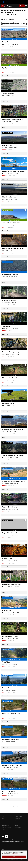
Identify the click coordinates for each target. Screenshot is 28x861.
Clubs (3, 823)
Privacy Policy (15, 853)
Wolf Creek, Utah (7, 19)
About (3, 816)
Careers (3, 849)
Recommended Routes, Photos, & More (14, 23)
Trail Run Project (17, 823)
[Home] (7, 5)
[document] (14, 855)
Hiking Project (17, 820)
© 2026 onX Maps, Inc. (10, 859)
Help (3, 818)
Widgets (3, 820)
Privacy (21, 859)
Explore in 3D (5, 49)
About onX (4, 847)
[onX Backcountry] (5, 2)
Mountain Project (18, 816)
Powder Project (17, 825)
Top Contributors (5, 825)
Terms (17, 859)
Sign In (22, 5)
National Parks (17, 827)
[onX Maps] (5, 837)
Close (14, 856)
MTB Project (17, 818)
